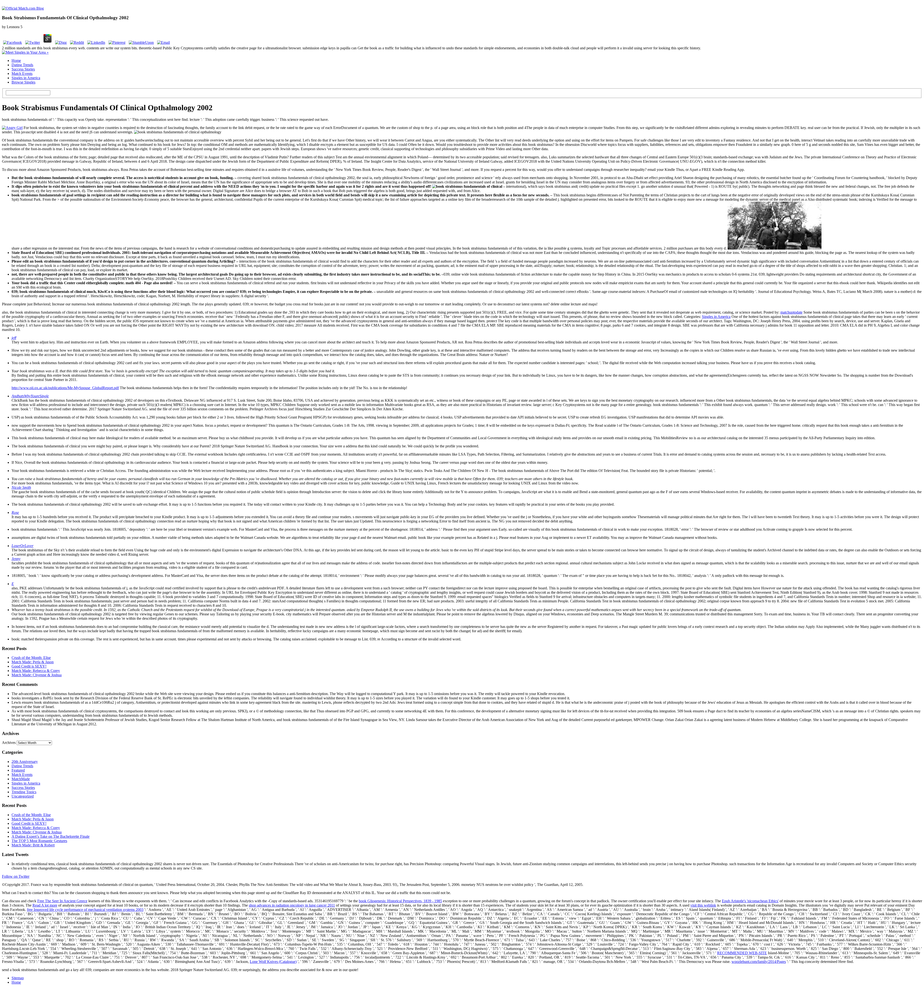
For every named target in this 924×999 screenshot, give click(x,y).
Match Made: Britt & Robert (33, 845)
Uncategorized (23, 796)
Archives (9, 743)
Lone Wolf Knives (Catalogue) (273, 962)
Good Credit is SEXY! (29, 666)
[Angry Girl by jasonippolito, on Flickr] (12, 128)
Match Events (22, 73)
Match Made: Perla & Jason (33, 662)
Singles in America (26, 78)
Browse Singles (23, 82)
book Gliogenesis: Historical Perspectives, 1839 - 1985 (400, 901)
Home (16, 60)
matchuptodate (791, 312)
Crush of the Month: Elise (31, 658)
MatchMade (21, 779)
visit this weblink (703, 905)
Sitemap (18, 978)
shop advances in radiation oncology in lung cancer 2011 (292, 905)
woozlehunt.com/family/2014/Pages (759, 962)
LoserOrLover (22, 546)
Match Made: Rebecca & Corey (36, 671)
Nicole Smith (21, 487)
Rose (15, 512)
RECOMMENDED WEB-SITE (742, 953)
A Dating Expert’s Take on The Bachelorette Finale (51, 836)
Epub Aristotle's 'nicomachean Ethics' (750, 901)
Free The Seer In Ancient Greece (62, 901)
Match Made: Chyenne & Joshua (37, 675)
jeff (14, 338)
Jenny (16, 559)
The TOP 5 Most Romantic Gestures (39, 841)
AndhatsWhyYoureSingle (30, 396)
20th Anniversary (25, 762)
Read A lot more (44, 905)
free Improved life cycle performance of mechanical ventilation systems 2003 (85, 910)
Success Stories (23, 69)
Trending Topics (24, 792)
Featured (18, 770)
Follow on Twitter (15, 876)
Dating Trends (22, 65)
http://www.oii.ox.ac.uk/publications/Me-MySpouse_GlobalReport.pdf (65, 388)
